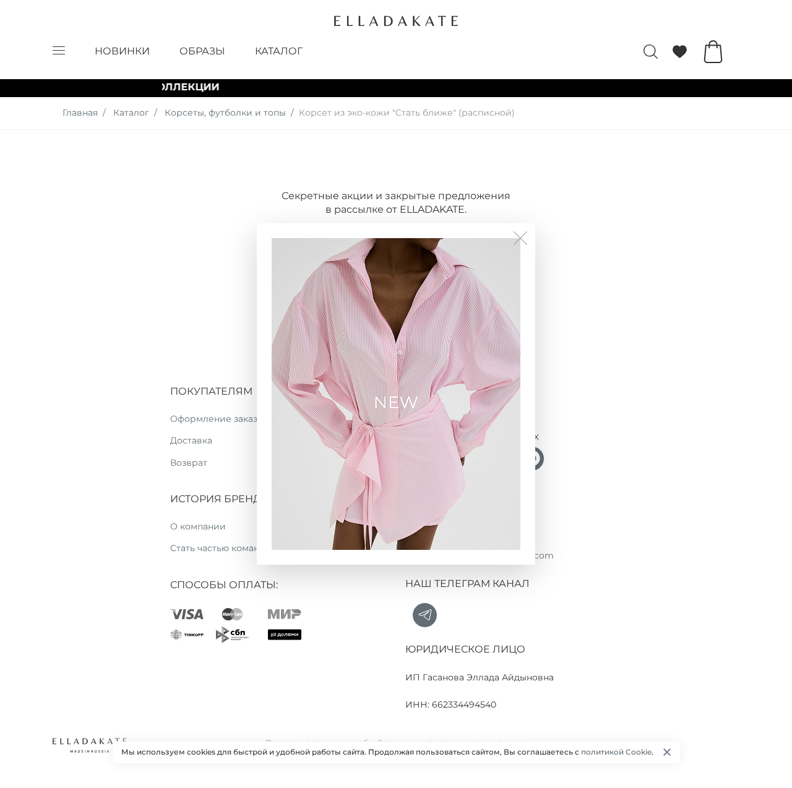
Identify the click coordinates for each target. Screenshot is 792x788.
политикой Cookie (616, 751)
